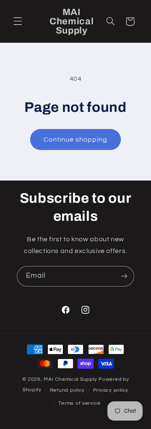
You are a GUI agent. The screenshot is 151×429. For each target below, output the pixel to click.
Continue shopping (76, 139)
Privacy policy (110, 390)
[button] (17, 21)
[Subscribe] (124, 276)
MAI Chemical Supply (71, 379)
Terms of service (79, 403)
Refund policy (67, 390)
